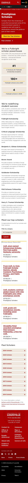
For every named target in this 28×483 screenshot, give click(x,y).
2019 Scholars (7, 372)
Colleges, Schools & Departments (19, 436)
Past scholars (6, 40)
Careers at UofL (20, 441)
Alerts (3, 470)
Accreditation (18, 466)
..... (3, 6)
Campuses (18, 427)
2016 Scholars (7, 385)
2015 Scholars (7, 390)
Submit (6, 237)
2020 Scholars (7, 368)
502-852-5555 (16, 417)
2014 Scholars (7, 394)
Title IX (17, 475)
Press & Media (20, 457)
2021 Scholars (7, 363)
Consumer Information (18, 471)
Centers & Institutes (5, 444)
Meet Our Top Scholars (11, 36)
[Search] (19, 2)
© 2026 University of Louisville (10, 463)
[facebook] (2, 454)
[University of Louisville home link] (5, 2)
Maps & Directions (18, 431)
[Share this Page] (25, 6)
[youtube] (12, 454)
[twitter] (5, 454)
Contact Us (5, 427)
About (8, 6)
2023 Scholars (7, 355)
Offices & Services (4, 431)
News (3, 457)
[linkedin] (15, 454)
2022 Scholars (7, 359)
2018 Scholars (7, 377)
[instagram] (9, 454)
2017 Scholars (7, 381)
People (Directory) (5, 436)
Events (10, 457)
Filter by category (7, 229)
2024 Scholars (7, 350)
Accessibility (5, 466)
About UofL (5, 441)
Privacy (3, 475)
